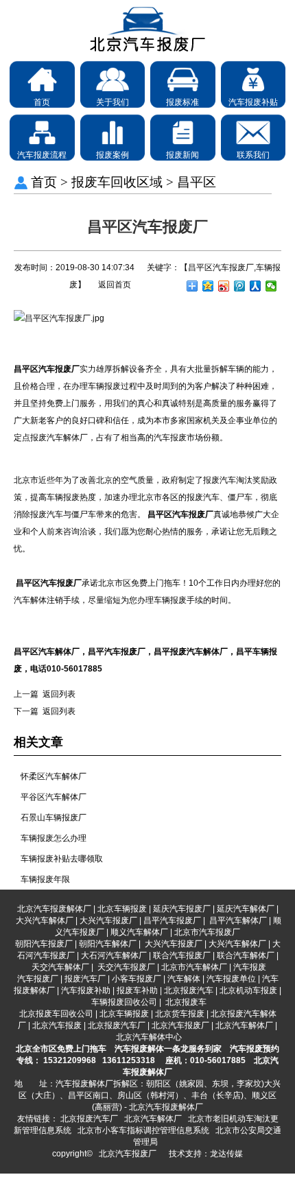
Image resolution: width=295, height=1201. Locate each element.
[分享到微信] (271, 286)
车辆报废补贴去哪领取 (62, 859)
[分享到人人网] (255, 286)
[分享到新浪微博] (224, 286)
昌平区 (196, 182)
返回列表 (59, 694)
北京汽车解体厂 (153, 1118)
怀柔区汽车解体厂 (53, 776)
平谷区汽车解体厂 (53, 797)
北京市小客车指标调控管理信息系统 (143, 1130)
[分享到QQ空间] (208, 286)
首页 (44, 182)
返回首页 (114, 284)
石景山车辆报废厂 (53, 817)
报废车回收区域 (117, 182)
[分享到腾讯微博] (240, 286)
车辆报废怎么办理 (53, 838)
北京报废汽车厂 (89, 1118)
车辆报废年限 (45, 879)
